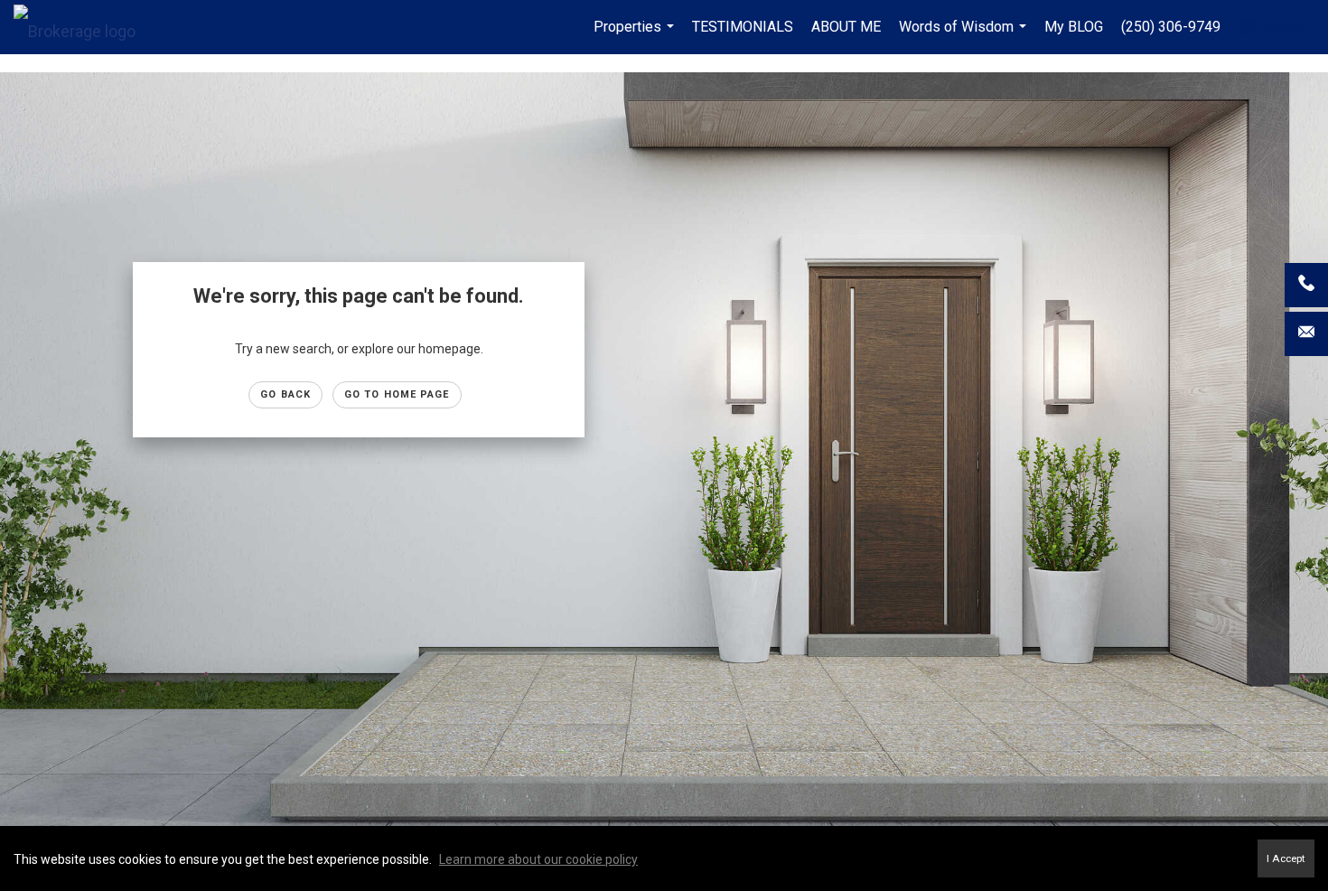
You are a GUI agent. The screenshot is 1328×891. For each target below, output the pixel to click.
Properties (636, 36)
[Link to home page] (84, 27)
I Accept (1286, 858)
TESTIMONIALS (742, 26)
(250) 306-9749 (1170, 26)
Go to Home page (397, 394)
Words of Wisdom (965, 36)
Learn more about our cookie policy (538, 859)
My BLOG (1073, 26)
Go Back (285, 394)
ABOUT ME (846, 26)
